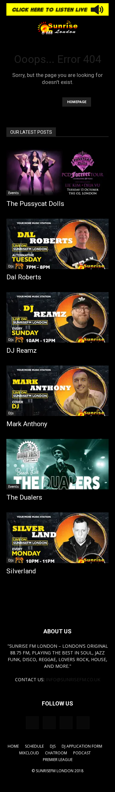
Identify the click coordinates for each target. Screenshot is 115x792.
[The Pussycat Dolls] (57, 170)
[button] (11, 27)
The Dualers (24, 497)
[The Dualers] (57, 464)
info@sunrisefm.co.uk (73, 679)
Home (13, 746)
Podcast (82, 753)
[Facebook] (32, 722)
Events (13, 193)
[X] (83, 722)
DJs (11, 266)
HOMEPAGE (76, 102)
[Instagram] (49, 722)
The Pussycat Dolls (35, 203)
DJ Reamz (21, 350)
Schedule (34, 746)
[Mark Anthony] (57, 391)
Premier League (58, 759)
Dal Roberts (23, 277)
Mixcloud (29, 753)
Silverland (21, 571)
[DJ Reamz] (57, 317)
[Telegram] (66, 722)
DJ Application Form (82, 746)
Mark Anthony (26, 424)
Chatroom (56, 753)
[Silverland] (57, 537)
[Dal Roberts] (57, 244)
